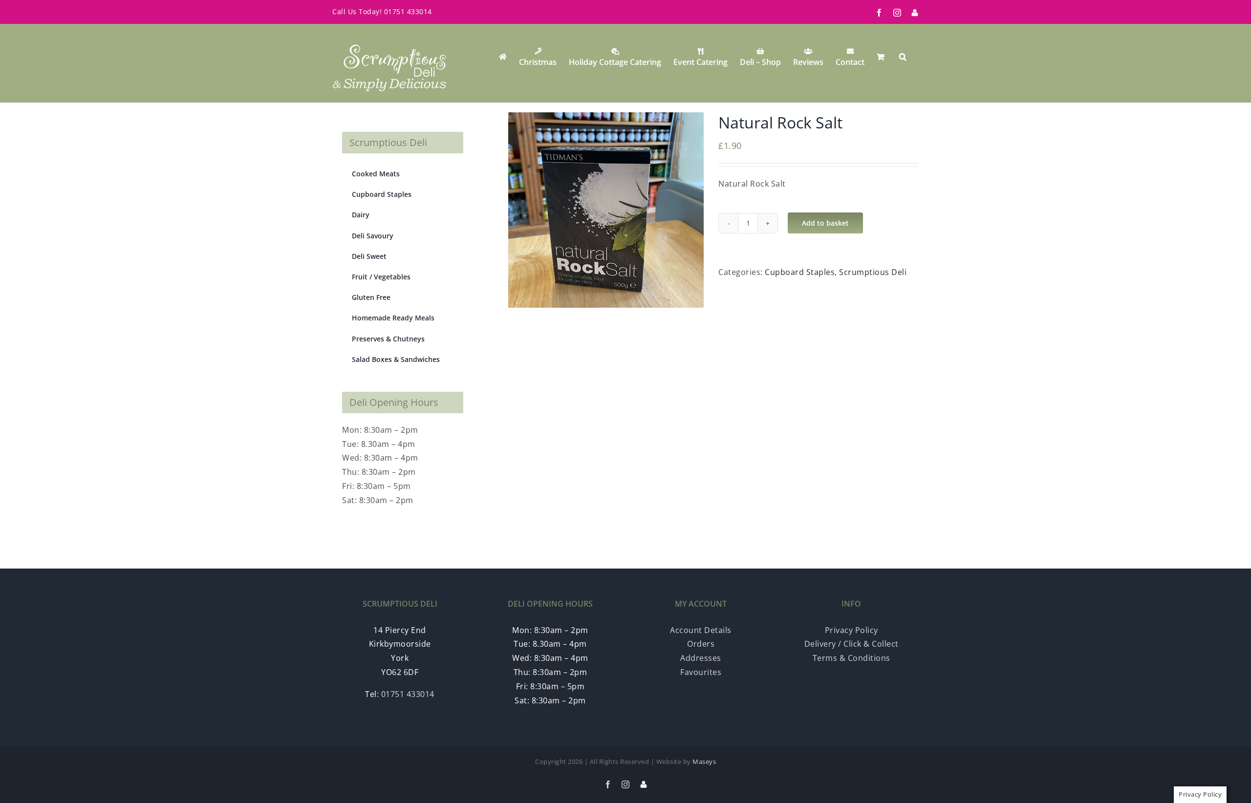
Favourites (700, 672)
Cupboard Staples (800, 272)
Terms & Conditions (851, 658)
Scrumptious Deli (872, 272)
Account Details (701, 630)
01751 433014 (408, 11)
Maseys (704, 761)
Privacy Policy (851, 630)
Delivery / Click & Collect (851, 643)
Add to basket (825, 223)
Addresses (700, 658)
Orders (700, 643)
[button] (902, 57)
